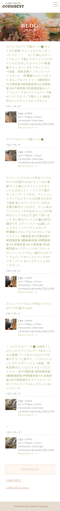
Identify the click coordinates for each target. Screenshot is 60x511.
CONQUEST (13, 480)
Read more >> (28, 127)
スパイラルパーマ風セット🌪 (25, 139)
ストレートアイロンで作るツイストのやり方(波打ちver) (29, 306)
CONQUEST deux (17, 487)
